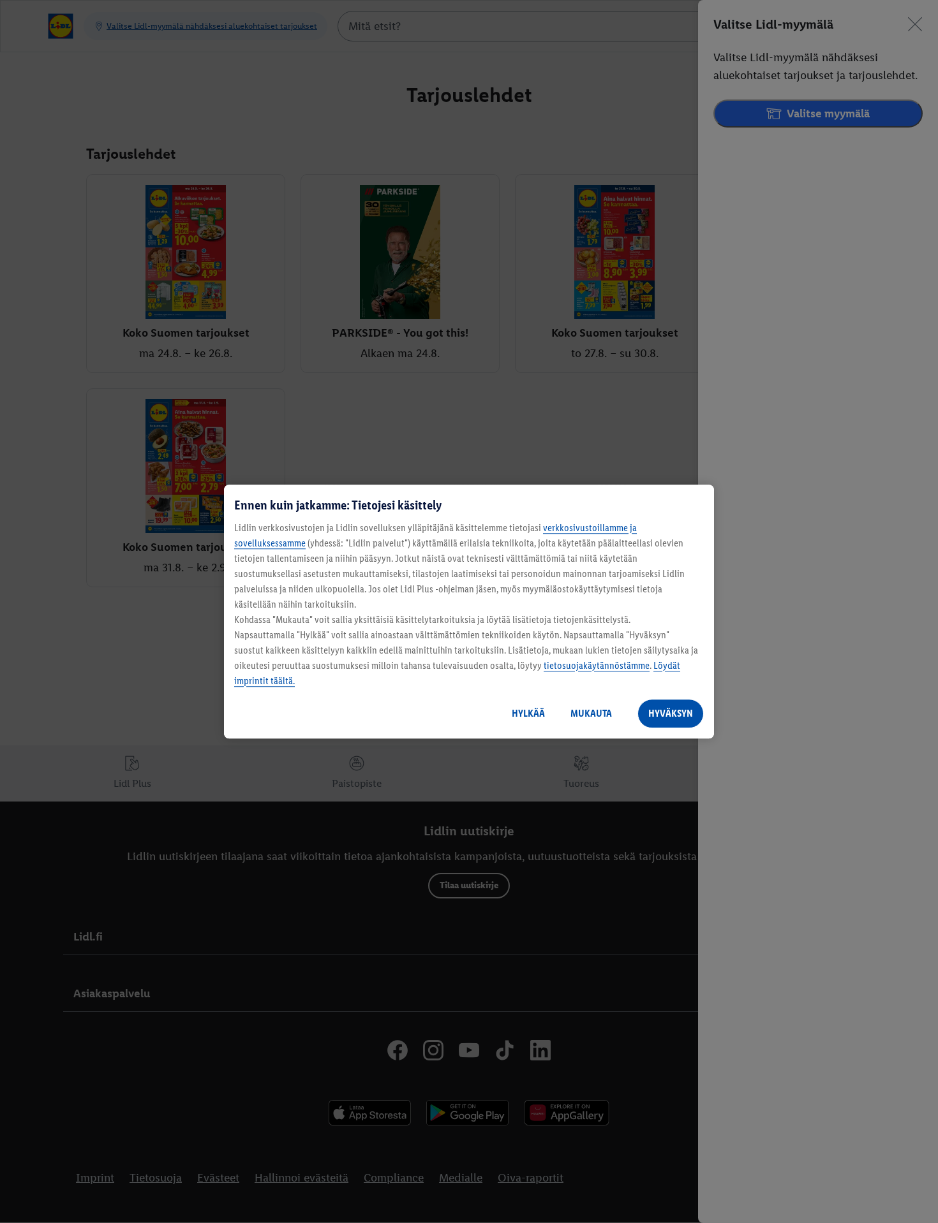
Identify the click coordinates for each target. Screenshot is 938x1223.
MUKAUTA (591, 713)
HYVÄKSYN (670, 713)
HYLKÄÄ (528, 713)
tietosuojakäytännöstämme (597, 665)
